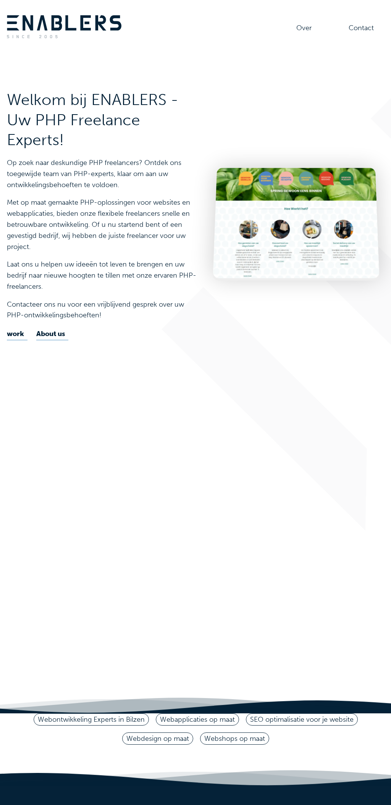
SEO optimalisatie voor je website (302, 719)
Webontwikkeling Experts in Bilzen (91, 719)
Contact (361, 28)
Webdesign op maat (157, 738)
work (15, 334)
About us (50, 334)
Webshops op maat (234, 738)
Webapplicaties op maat (197, 719)
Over (304, 28)
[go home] (64, 36)
